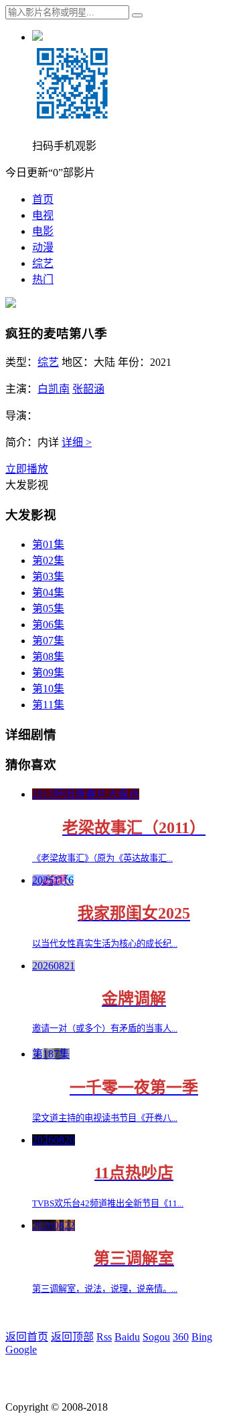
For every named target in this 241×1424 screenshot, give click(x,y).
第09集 (48, 672)
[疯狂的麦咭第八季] (10, 304)
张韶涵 (88, 389)
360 (181, 1337)
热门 (43, 279)
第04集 (48, 592)
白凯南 (53, 389)
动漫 (43, 247)
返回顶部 (72, 1337)
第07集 (48, 640)
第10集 (48, 688)
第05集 (48, 608)
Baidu (127, 1337)
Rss (104, 1337)
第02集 (48, 560)
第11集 (48, 704)
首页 (43, 199)
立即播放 (26, 469)
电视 (43, 215)
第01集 (48, 544)
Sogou (156, 1337)
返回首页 (26, 1337)
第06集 (48, 624)
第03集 (48, 576)
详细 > (77, 442)
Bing (201, 1337)
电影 (43, 231)
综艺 (43, 263)
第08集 (48, 656)
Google (21, 1349)
